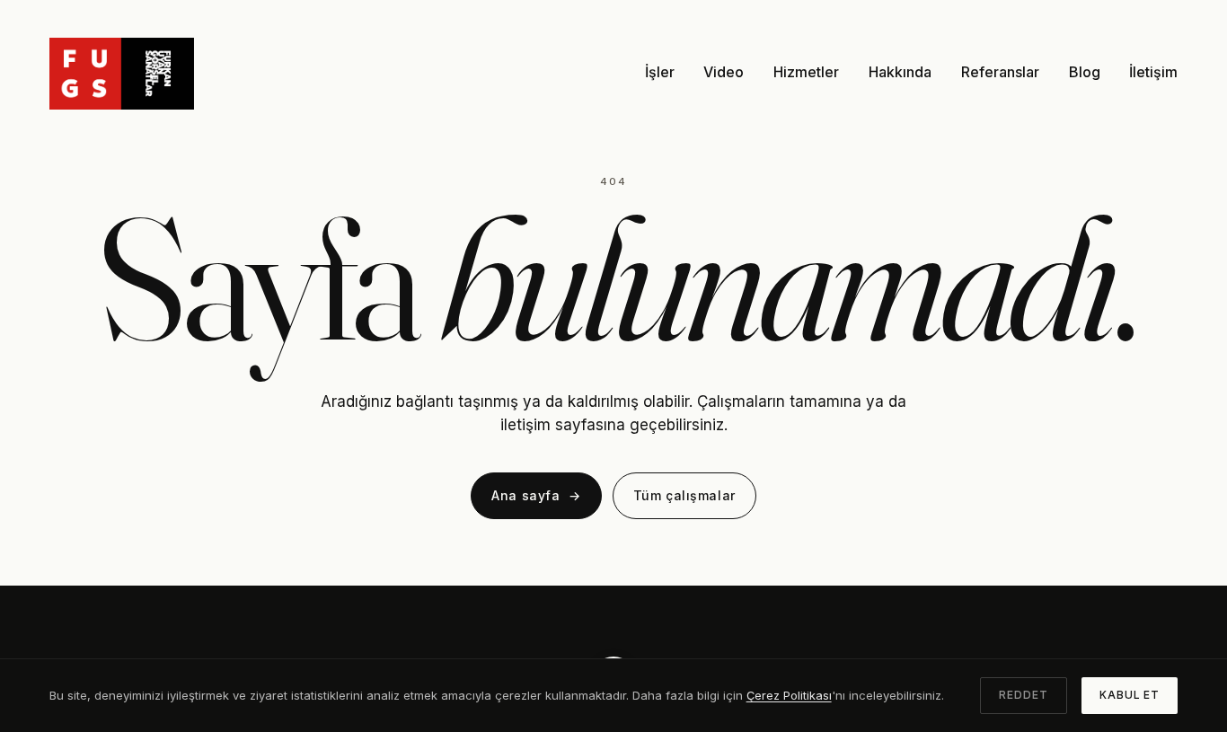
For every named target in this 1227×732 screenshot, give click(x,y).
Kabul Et (1130, 694)
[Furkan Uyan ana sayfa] (121, 72)
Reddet (1023, 694)
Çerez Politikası (789, 695)
